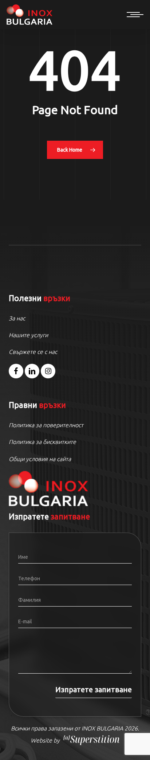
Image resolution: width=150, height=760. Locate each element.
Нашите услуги (28, 335)
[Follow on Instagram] (48, 371)
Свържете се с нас (33, 351)
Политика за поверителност (46, 425)
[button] (135, 14)
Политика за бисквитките (42, 442)
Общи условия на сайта (40, 459)
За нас (17, 318)
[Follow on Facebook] (16, 371)
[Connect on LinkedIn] (32, 371)
